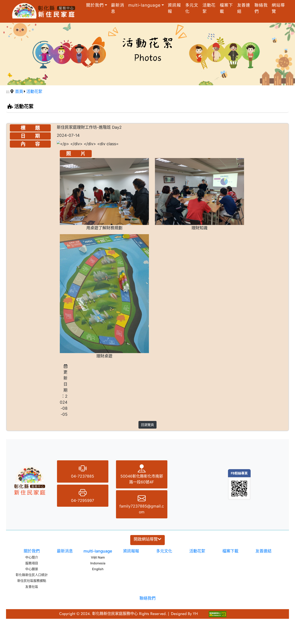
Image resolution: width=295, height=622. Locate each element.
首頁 (19, 91)
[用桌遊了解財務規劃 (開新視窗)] (104, 191)
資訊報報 (174, 8)
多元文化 (191, 8)
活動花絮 (209, 8)
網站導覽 (278, 8)
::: (80, 11)
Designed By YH (184, 613)
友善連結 (243, 8)
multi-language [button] (144, 5)
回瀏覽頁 (147, 425)
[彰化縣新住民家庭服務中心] (43, 10)
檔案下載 (226, 8)
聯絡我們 (261, 8)
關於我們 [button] (95, 5)
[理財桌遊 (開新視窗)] (104, 293)
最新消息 (117, 8)
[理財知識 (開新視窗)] (199, 191)
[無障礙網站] (217, 613)
